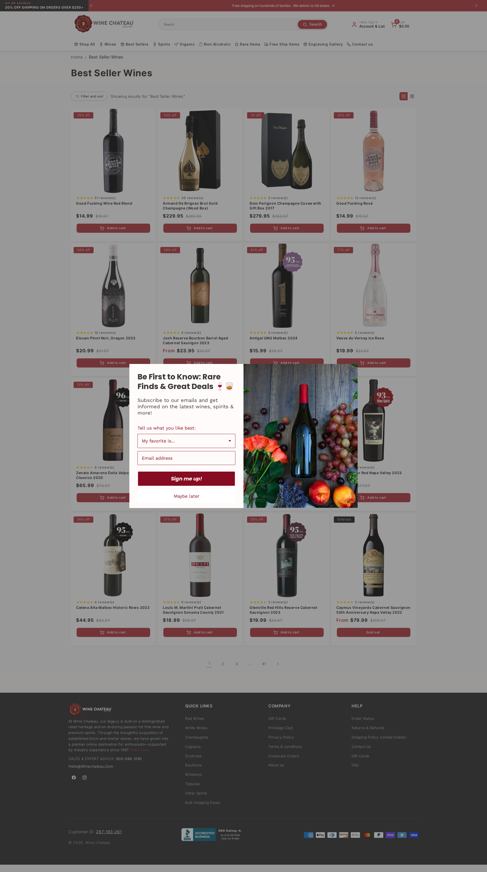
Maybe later (186, 496)
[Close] (351, 370)
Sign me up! (186, 478)
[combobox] (186, 441)
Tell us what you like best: (166, 428)
